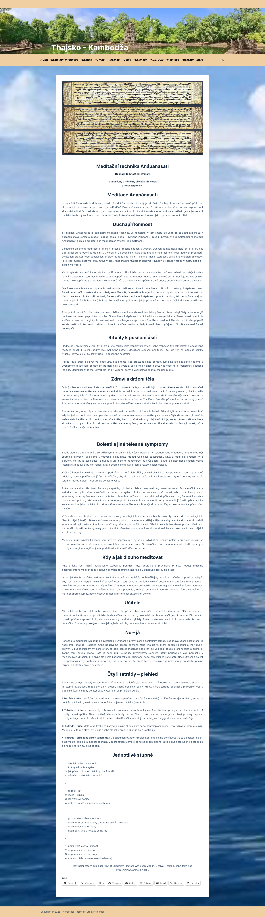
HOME (44, 59)
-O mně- (100, 59)
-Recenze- (114, 59)
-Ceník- (127, 59)
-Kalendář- (141, 59)
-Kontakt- (87, 59)
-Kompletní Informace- (64, 59)
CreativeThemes (95, 911)
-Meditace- (173, 59)
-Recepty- (188, 59)
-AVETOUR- (157, 59)
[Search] (223, 60)
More (199, 59)
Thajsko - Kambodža (89, 47)
